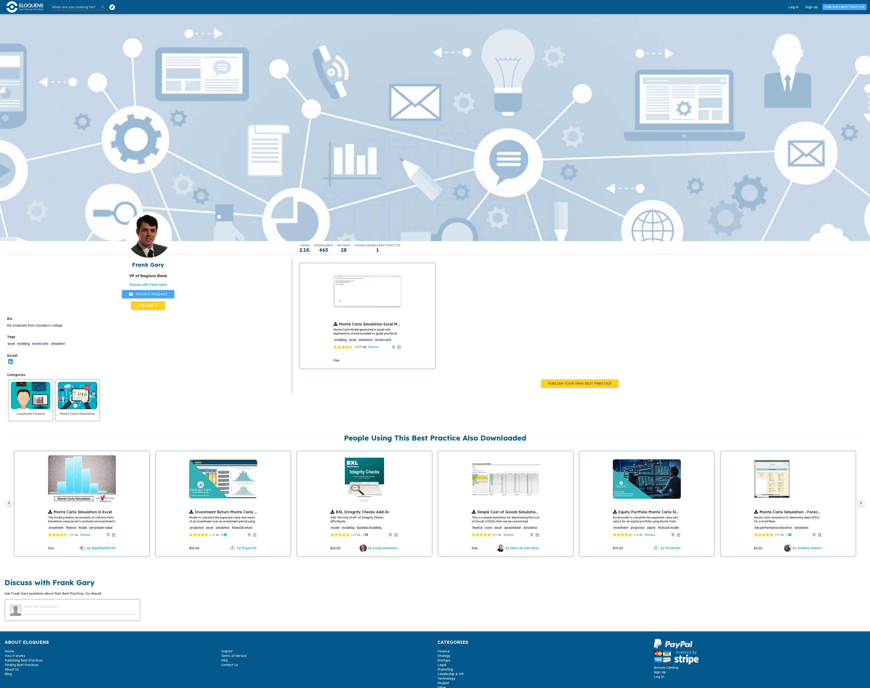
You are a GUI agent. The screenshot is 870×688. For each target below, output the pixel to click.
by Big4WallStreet (100, 548)
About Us (12, 669)
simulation (58, 343)
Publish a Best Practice (845, 7)
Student (443, 683)
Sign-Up (660, 672)
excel (11, 343)
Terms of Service (233, 656)
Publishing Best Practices (24, 660)
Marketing (445, 669)
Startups (443, 660)
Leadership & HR (450, 674)
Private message (148, 294)
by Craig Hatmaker (382, 548)
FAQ (224, 660)
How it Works (15, 656)
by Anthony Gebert (806, 548)
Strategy (443, 656)
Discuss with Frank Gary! (148, 285)
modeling (23, 343)
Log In (659, 677)
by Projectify (246, 548)
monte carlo (40, 343)
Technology (446, 678)
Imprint (226, 651)
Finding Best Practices (22, 665)
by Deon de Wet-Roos (521, 548)
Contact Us (229, 665)
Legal (441, 665)
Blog (8, 674)
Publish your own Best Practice (579, 383)
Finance (443, 651)
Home (9, 651)
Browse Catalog (666, 668)
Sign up (811, 7)
